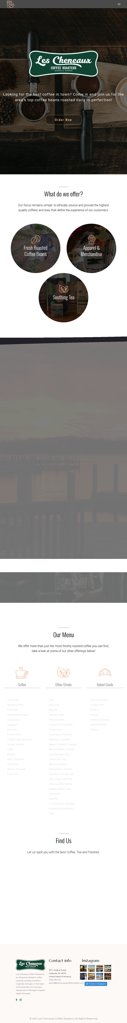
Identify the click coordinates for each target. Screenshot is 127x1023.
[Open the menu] (119, 4)
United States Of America (60, 977)
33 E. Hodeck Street (57, 970)
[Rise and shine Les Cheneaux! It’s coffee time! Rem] (91, 968)
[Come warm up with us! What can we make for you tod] (99, 976)
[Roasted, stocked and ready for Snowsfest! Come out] (91, 976)
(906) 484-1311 (55, 980)
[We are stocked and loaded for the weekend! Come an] (99, 968)
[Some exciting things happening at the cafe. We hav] (107, 968)
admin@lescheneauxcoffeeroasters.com (66, 983)
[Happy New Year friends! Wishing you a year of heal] (107, 976)
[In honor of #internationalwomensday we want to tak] (83, 976)
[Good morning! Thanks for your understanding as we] (83, 968)
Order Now (63, 119)
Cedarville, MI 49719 (57, 973)
